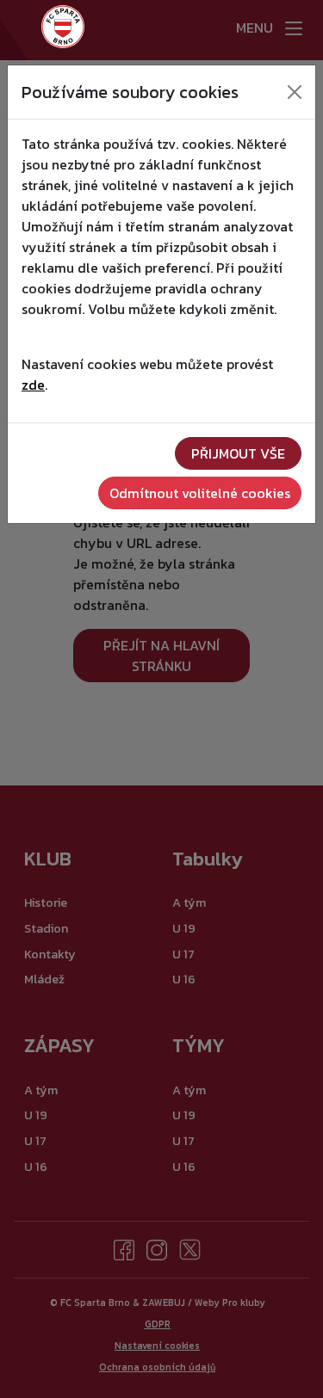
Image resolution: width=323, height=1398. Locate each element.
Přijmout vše (238, 453)
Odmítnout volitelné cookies (199, 493)
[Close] (294, 92)
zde (33, 384)
